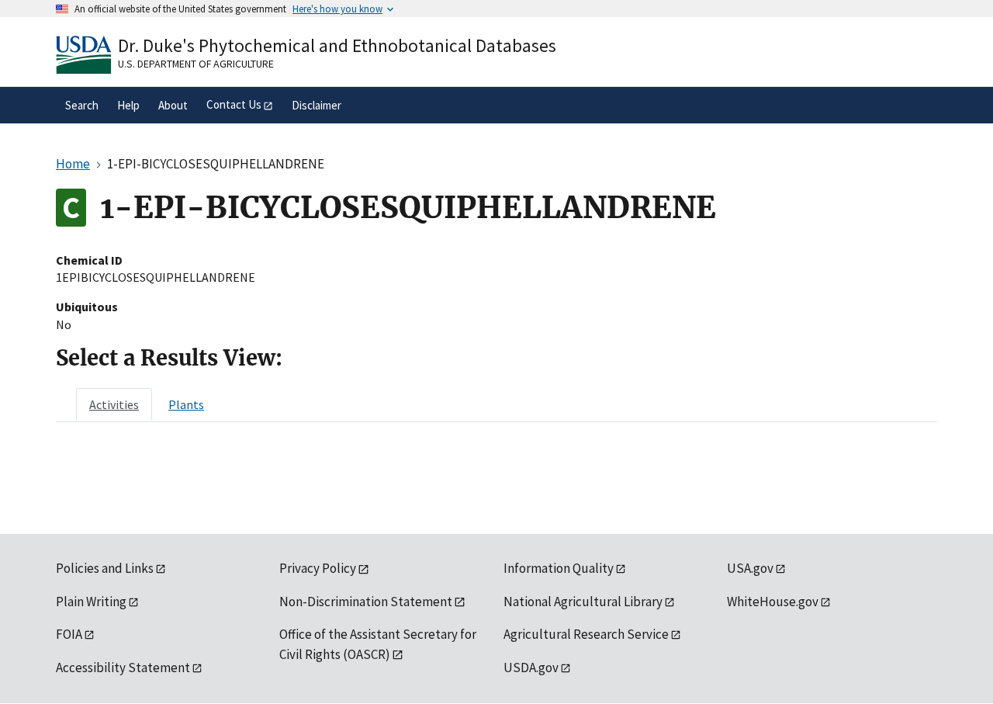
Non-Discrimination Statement (365, 601)
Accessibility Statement (123, 667)
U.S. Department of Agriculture (196, 64)
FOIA (69, 634)
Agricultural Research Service (586, 634)
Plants (186, 404)
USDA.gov (531, 667)
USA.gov (750, 568)
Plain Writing (91, 601)
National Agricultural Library (583, 601)
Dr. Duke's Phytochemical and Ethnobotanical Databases (337, 45)
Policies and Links (105, 568)
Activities (114, 404)
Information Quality (558, 568)
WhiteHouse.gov (772, 601)
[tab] (114, 404)
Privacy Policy (317, 568)
